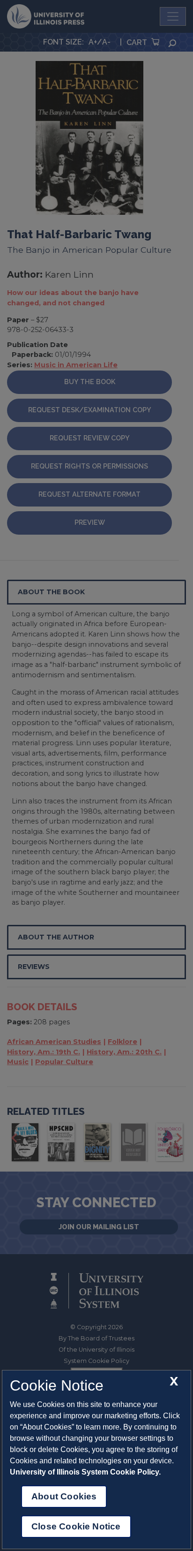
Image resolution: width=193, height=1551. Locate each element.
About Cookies (63, 1496)
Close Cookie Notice (76, 1526)
